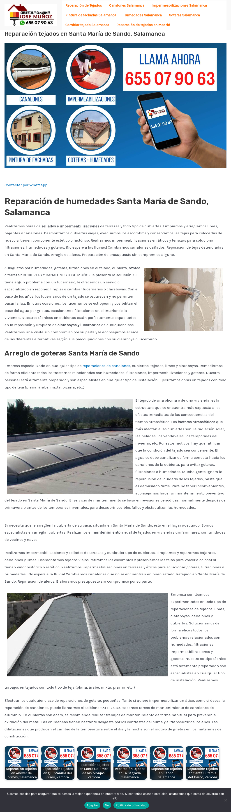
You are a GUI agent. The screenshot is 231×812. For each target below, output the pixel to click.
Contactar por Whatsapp (26, 185)
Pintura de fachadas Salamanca (90, 15)
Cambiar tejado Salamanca (87, 25)
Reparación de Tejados (83, 5)
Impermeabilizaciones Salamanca (179, 5)
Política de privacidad (131, 805)
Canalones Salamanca (126, 5)
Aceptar (92, 805)
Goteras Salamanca (184, 15)
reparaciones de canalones (106, 365)
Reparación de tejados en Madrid (143, 25)
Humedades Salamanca (142, 15)
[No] (225, 800)
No (107, 805)
